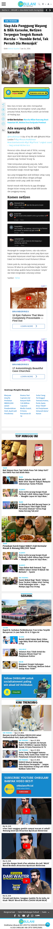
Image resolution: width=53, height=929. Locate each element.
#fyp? (27, 142)
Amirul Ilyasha (13, 49)
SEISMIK (5, 628)
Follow (16, 692)
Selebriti (22, 490)
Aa (3, 130)
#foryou (22, 139)
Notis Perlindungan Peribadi (28, 912)
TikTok (17, 278)
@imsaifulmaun (13, 137)
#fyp (17, 139)
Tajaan (5, 468)
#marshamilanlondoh (15, 142)
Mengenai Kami (9, 912)
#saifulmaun (31, 139)
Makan (21, 662)
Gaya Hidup (22, 649)
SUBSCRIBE (23, 792)
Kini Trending (11, 21)
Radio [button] (44, 912)
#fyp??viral (34, 142)
